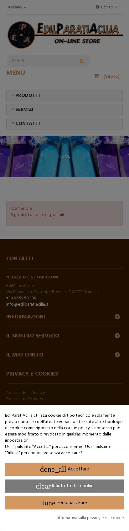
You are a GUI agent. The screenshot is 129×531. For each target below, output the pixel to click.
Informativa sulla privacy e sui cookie (90, 518)
